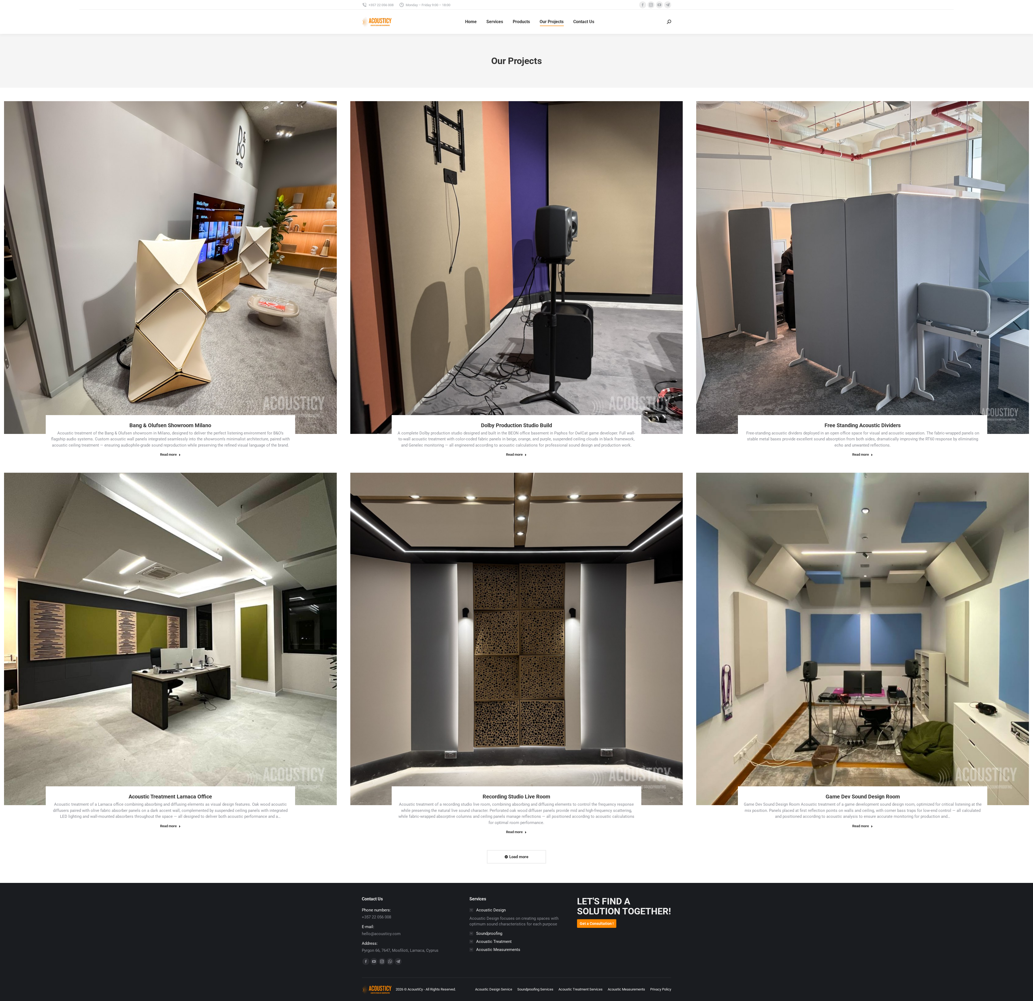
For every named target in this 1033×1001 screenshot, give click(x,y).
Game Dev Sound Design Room (863, 796)
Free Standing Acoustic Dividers (863, 425)
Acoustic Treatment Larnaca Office (170, 796)
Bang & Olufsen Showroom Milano (170, 425)
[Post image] (170, 267)
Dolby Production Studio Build (516, 425)
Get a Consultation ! (597, 923)
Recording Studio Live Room (516, 796)
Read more (168, 454)
